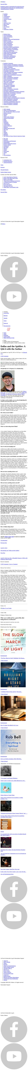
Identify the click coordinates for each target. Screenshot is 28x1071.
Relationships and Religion (9, 56)
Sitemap (5, 980)
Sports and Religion (7, 36)
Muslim (19, 7)
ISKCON (5, 129)
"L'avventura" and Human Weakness (9, 778)
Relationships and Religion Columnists (12, 92)
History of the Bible (7, 179)
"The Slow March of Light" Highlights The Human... (13, 658)
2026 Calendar (6, 109)
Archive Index (6, 336)
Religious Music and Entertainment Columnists (14, 98)
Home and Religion (7, 54)
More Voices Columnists (9, 81)
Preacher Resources (7, 161)
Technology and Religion (9, 57)
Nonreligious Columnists (9, 86)
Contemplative (11, 6)
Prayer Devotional (7, 184)
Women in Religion (7, 45)
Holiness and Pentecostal (9, 128)
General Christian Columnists (10, 73)
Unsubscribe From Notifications (10, 978)
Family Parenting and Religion (10, 52)
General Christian (7, 19)
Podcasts (5, 114)
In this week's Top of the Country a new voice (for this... (13, 871)
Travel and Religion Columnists (10, 103)
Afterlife (5, 318)
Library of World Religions (9, 110)
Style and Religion (7, 43)
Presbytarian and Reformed (9, 141)
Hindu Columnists (7, 76)
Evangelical (17, 6)
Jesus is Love (6, 183)
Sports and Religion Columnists (10, 99)
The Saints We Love (8, 186)
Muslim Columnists (7, 83)
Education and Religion (8, 50)
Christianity (6, 123)
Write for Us (6, 969)
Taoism (5, 152)
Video (2, 165)
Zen (4, 153)
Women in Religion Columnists (10, 104)
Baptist (5, 120)
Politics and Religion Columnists (10, 89)
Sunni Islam (6, 151)
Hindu (6, 7)
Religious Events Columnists (10, 96)
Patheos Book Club (9, 536)
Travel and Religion (7, 58)
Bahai (4, 119)
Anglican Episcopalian (8, 118)
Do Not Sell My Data (8, 973)
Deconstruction (6, 325)
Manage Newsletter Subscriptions (11, 977)
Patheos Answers (7, 113)
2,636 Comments (4, 356)
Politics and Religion (8, 44)
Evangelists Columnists (8, 71)
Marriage (5, 315)
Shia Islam (5, 147)
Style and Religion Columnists (10, 100)
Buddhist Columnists (8, 63)
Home (4, 332)
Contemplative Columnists (9, 68)
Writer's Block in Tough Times (7, 795)
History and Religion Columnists (10, 77)
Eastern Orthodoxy (7, 125)
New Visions (6, 26)
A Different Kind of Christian (10, 182)
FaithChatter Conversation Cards (10, 187)
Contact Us (6, 974)
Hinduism (5, 127)
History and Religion (8, 41)
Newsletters (3, 189)
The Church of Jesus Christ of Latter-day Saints (14, 136)
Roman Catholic (7, 144)
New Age (5, 138)
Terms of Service (7, 972)
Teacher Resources (7, 162)
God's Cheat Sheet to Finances (10, 177)
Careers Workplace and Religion (10, 49)
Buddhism (5, 122)
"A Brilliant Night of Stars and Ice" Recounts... (11, 691)
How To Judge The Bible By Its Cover (9, 725)
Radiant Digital (6, 976)
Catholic (6, 6)
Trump (4, 320)
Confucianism (6, 124)
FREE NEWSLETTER (8, 337)
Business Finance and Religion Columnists (13, 64)
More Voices (6, 24)
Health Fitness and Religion (9, 53)
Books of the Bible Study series (10, 178)
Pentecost (5, 323)
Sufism (5, 150)
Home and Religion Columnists (10, 78)
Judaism (5, 132)
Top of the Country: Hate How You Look (10, 869)
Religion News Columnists (9, 94)
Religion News (6, 34)
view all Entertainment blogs (7, 874)
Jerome (2, 831)
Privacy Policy (6, 971)
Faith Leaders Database (8, 116)
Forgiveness (6, 313)
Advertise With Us (7, 968)
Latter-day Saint (14, 7)
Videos (5, 115)
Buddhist (3, 6)
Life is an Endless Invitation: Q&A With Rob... (11, 758)
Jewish (9, 7)
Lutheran (5, 133)
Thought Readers (4, 169)
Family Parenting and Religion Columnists (13, 72)
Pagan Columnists (7, 87)
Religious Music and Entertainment (11, 39)
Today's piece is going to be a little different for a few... (13, 780)
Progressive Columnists (8, 90)
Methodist (5, 134)
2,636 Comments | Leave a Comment (9, 564)
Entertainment (4, 655)
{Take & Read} (4, 660)
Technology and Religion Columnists (11, 101)
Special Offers (4, 4)
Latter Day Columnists (8, 82)
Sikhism (5, 148)
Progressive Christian (9, 9)
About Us (5, 960)
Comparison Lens (7, 160)
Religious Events (7, 40)
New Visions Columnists (9, 85)
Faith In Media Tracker (6, 172)
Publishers (5, 335)
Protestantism (6, 142)
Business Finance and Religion (10, 48)
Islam (4, 131)
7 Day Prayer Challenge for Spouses (11, 180)
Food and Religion (7, 35)
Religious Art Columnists (9, 95)
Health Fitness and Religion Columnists (12, 74)
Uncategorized (4, 540)
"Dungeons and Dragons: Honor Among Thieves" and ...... (14, 813)
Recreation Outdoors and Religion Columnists (13, 91)
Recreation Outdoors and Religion (11, 47)
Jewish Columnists (7, 80)
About (4, 334)
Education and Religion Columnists (11, 69)
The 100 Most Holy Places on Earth (11, 111)
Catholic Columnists (8, 67)
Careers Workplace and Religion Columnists (13, 66)
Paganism (5, 139)
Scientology (6, 146)
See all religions (7, 155)
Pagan (4, 28)
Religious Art (6, 38)
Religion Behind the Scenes (9, 143)
